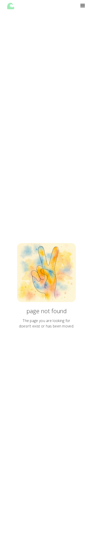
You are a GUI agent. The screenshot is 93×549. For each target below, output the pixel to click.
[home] (10, 5)
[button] (82, 5)
